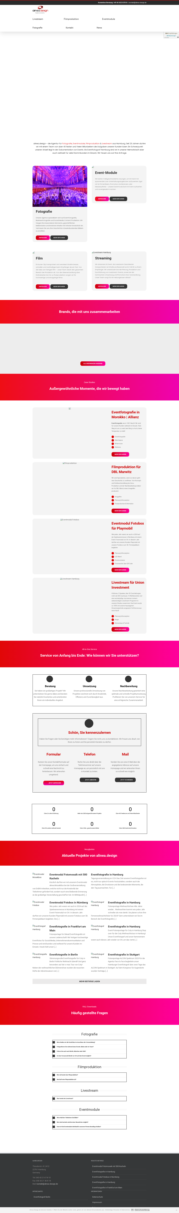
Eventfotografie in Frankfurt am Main (107, 1188)
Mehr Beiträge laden (89, 981)
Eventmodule (79, 143)
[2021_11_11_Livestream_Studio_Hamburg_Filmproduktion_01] (101, 252)
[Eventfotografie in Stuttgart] (98, 959)
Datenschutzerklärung (142, 1210)
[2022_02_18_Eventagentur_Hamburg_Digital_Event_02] (34, 252)
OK (132, 1210)
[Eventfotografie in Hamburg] (98, 907)
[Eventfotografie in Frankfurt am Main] (40, 931)
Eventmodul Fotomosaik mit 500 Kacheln (109, 1166)
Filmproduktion (92, 143)
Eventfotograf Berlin (42, 1197)
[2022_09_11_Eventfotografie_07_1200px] (60, 167)
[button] (89, 1042)
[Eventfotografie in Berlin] (40, 959)
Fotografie (67, 143)
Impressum (97, 1202)
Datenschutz (97, 1197)
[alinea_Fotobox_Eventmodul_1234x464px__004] (93, 167)
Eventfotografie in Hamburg (107, 874)
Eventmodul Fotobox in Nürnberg (69, 902)
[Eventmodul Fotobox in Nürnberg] (40, 907)
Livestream (107, 143)
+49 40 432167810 (120, 3)
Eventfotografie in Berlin (64, 954)
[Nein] (176, 1210)
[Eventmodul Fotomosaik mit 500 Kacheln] (40, 879)
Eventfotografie (117, 423)
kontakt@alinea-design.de (137, 3)
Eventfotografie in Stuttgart (124, 954)
